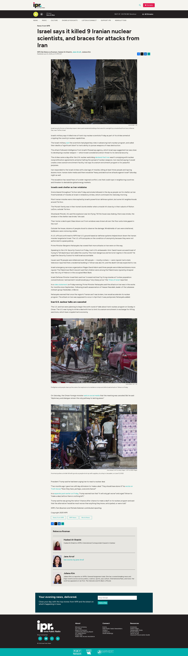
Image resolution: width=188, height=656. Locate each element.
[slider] (44, 14)
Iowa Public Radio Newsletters (112, 629)
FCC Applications (80, 633)
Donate (150, 5)
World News (85, 517)
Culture (54, 20)
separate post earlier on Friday (66, 493)
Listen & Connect (89, 20)
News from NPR (43, 26)
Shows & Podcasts (70, 20)
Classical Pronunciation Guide (140, 635)
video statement (60, 284)
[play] (35, 14)
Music (44, 20)
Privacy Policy (134, 632)
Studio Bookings (108, 633)
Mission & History (81, 627)
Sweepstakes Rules (136, 630)
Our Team (78, 629)
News (35, 20)
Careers (105, 630)
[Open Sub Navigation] (39, 20)
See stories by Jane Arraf (74, 560)
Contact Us (106, 632)
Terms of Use (134, 633)
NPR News (72, 517)
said (67, 143)
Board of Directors (81, 630)
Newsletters (120, 20)
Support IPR (106, 20)
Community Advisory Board (84, 632)
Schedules (133, 627)
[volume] (41, 14)
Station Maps (134, 629)
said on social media (92, 395)
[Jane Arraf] (57, 561)
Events (105, 627)
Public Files (79, 635)
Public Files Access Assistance (85, 636)
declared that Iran (102, 157)
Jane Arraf (77, 52)
